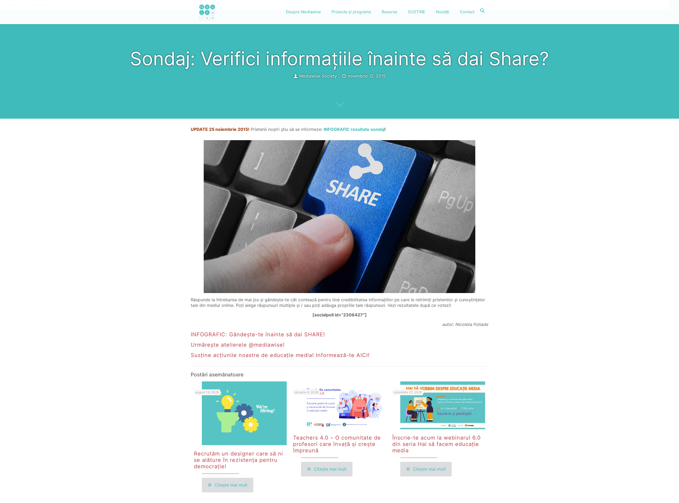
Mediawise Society (318, 76)
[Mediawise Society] (207, 12)
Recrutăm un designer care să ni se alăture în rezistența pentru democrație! (238, 460)
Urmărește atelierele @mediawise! (239, 345)
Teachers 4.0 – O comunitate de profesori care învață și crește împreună (337, 444)
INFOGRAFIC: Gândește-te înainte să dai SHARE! (258, 334)
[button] (482, 12)
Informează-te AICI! (343, 355)
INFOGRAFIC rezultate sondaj (354, 129)
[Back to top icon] (653, 492)
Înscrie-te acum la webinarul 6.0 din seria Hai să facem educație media (436, 444)
